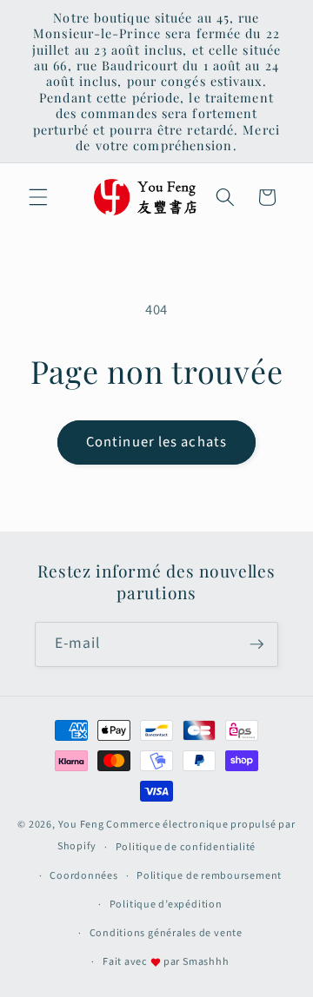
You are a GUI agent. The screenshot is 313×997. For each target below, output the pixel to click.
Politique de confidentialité (186, 847)
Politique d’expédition (166, 904)
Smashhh (206, 961)
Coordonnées (83, 875)
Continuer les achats (156, 442)
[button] (38, 197)
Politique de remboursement (209, 875)
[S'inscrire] (256, 644)
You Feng (81, 824)
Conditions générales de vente (166, 933)
